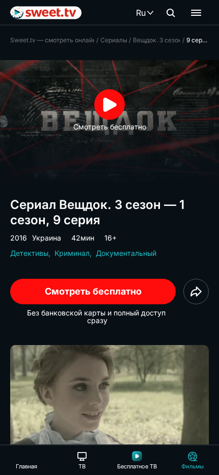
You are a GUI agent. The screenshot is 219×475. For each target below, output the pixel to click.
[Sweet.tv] (45, 12)
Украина (46, 237)
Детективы (29, 253)
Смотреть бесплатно (93, 291)
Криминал (72, 253)
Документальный (126, 253)
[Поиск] (170, 12)
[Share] (196, 291)
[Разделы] (196, 12)
